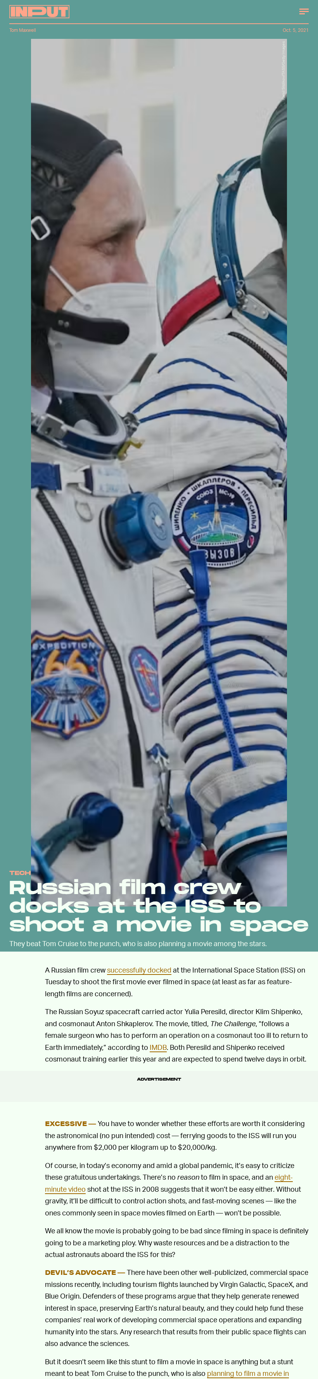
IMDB (158, 1047)
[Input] (39, 11)
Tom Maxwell (22, 30)
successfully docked (139, 969)
